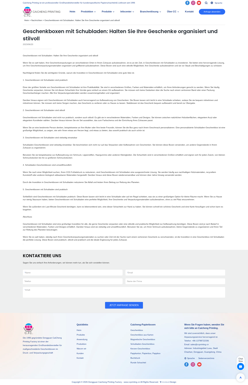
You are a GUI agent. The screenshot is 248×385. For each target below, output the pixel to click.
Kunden (80, 353)
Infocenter (125, 11)
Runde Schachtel (138, 362)
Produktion (87, 11)
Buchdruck (135, 358)
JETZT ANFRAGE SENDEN (124, 305)
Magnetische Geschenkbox (142, 339)
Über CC (171, 11)
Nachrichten (36, 20)
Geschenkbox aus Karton (141, 335)
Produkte (107, 11)
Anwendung (82, 339)
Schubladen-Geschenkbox (142, 344)
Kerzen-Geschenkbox (140, 348)
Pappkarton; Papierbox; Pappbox (145, 353)
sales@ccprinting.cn (199, 344)
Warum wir (81, 348)
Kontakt (189, 11)
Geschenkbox (136, 330)
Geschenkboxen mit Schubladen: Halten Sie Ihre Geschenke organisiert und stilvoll (82, 20)
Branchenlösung (149, 11)
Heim (72, 11)
